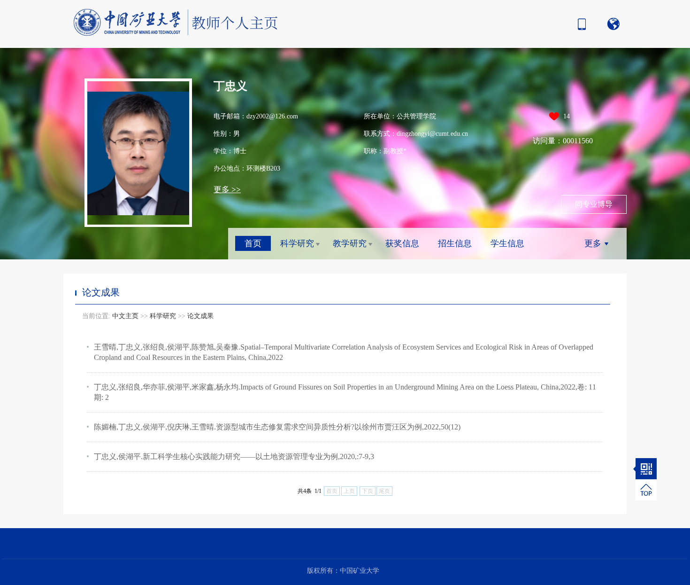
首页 (253, 243)
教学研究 (350, 243)
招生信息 (455, 243)
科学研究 (297, 243)
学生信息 (507, 243)
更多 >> (227, 189)
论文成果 (200, 316)
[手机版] (579, 23)
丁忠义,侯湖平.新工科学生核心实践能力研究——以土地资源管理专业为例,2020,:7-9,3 (234, 456)
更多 (592, 243)
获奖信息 (402, 243)
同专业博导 (594, 204)
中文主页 (125, 316)
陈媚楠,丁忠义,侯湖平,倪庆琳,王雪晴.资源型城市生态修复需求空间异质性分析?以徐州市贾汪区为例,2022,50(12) (277, 427)
